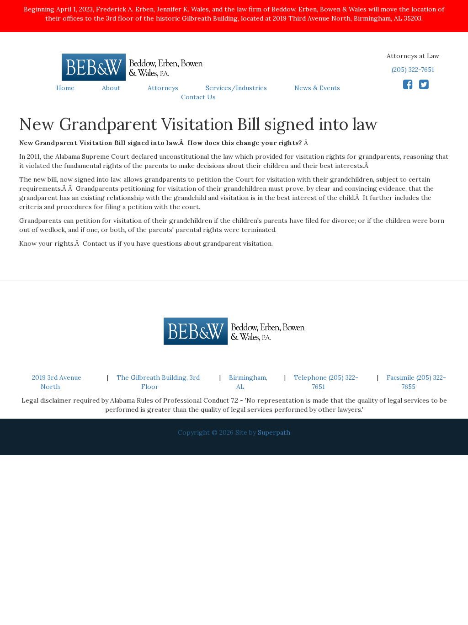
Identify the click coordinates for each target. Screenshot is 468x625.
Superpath (274, 432)
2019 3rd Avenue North (56, 382)
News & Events (317, 88)
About (111, 88)
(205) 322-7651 (413, 69)
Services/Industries (236, 88)
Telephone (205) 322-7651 (326, 382)
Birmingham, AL (248, 382)
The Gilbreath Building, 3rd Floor (158, 382)
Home (65, 88)
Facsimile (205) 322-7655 (416, 382)
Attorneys (163, 88)
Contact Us (198, 97)
